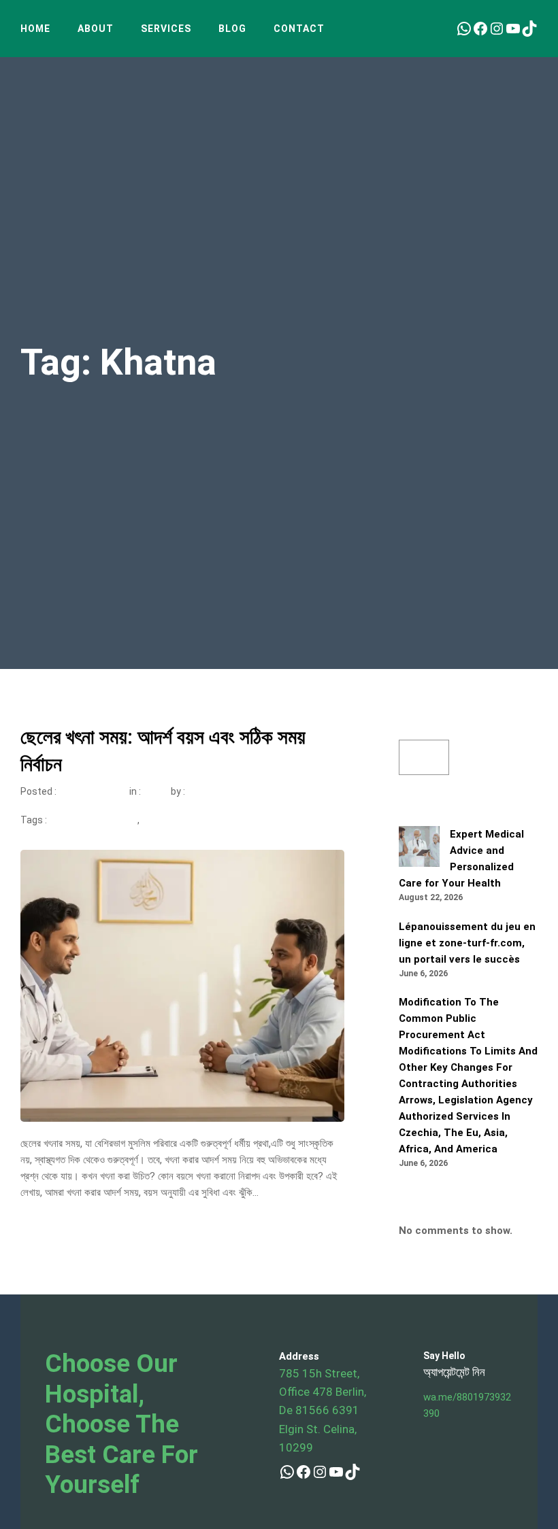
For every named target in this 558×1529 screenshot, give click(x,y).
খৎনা (150, 791)
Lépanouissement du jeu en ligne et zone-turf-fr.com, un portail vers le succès (467, 943)
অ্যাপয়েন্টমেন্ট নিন (454, 1372)
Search (414, 731)
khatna (157, 819)
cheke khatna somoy (92, 819)
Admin (202, 791)
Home (35, 28)
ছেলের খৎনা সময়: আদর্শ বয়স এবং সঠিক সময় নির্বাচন (163, 750)
